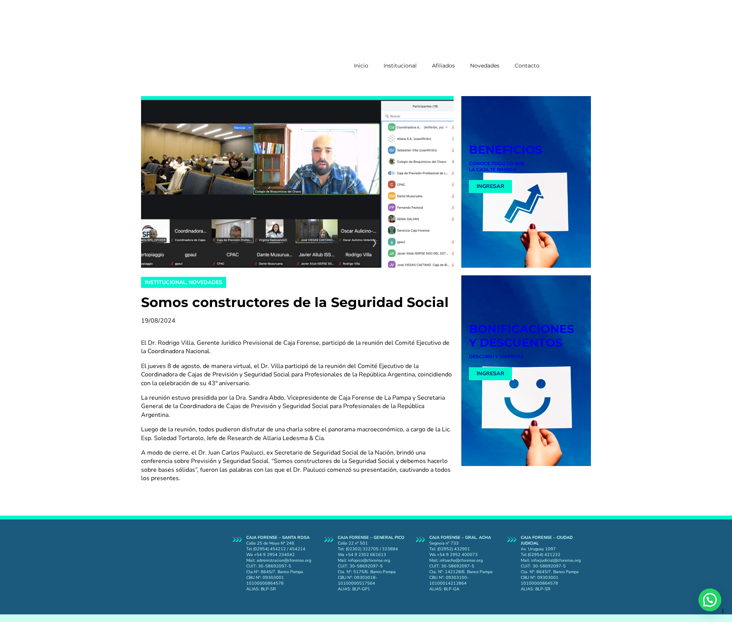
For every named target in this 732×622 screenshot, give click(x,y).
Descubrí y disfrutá (496, 356)
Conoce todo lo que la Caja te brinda (497, 166)
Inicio (361, 65)
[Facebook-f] (571, 17)
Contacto (527, 65)
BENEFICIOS (505, 150)
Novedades (484, 65)
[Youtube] (571, 58)
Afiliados (443, 65)
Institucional (400, 65)
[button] (709, 599)
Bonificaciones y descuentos (521, 336)
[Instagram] (571, 37)
